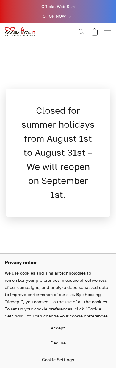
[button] (21, 32)
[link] (58, 16)
